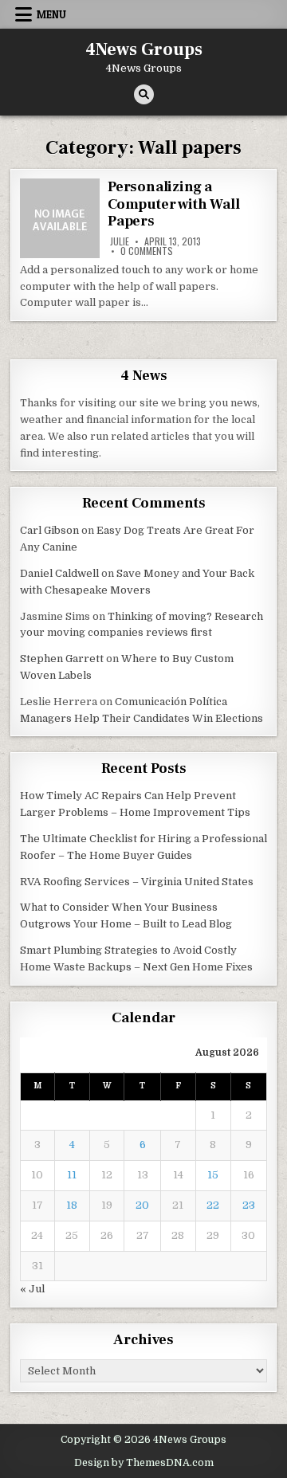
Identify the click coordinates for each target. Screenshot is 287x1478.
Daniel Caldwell (59, 573)
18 (71, 1205)
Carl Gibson (49, 530)
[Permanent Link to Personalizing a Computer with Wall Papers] (60, 218)
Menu (51, 14)
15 (212, 1175)
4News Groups (143, 49)
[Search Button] (144, 94)
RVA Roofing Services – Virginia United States (137, 882)
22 (212, 1205)
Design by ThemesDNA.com (144, 1462)
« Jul (32, 1289)
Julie (119, 241)
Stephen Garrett (62, 659)
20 (142, 1205)
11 (72, 1175)
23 (248, 1205)
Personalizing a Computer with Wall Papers (173, 204)
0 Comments (146, 251)
